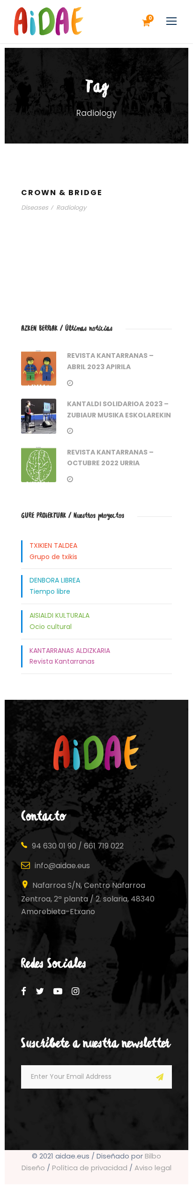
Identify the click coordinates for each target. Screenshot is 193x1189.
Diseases (34, 207)
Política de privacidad (89, 1168)
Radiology (71, 207)
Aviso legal (152, 1168)
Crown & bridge (62, 192)
